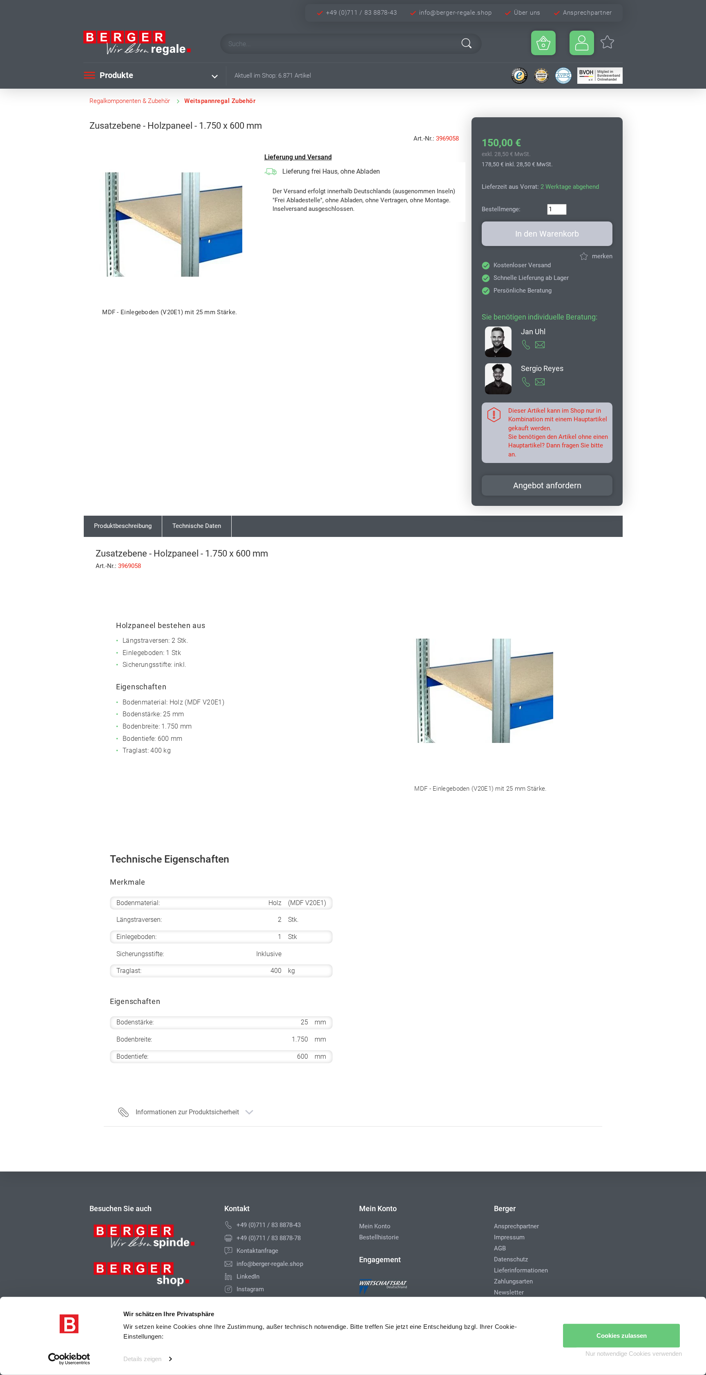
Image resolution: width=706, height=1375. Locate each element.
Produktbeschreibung (123, 526)
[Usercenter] (582, 43)
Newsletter (509, 1292)
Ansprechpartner (587, 12)
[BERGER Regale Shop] (144, 43)
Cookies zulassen (622, 1335)
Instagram (250, 1289)
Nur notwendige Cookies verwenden (633, 1353)
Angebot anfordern (547, 485)
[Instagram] (228, 1289)
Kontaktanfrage (257, 1250)
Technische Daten (196, 526)
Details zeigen (142, 1358)
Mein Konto (375, 1226)
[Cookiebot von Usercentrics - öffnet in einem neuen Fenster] (69, 1359)
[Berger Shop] (150, 1277)
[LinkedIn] (228, 1276)
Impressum (509, 1237)
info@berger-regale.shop (455, 12)
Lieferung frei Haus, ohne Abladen (331, 171)
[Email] (228, 1264)
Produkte (115, 75)
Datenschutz (511, 1259)
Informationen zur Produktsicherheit (187, 1112)
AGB (500, 1248)
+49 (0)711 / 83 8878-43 (361, 12)
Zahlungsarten (513, 1281)
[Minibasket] (543, 43)
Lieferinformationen (521, 1270)
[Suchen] (467, 43)
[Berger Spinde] (150, 1239)
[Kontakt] (228, 1251)
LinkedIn (248, 1276)
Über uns (527, 12)
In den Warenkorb (547, 234)
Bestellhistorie (379, 1237)
